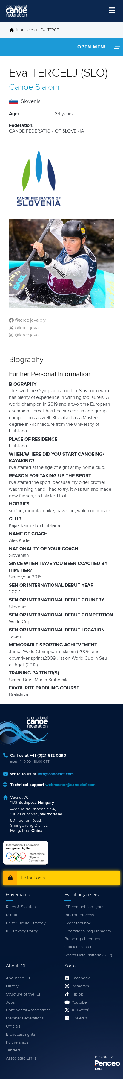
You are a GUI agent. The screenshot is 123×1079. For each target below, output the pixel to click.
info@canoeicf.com (56, 774)
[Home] (16, 11)
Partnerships (17, 1042)
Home (13, 30)
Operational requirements (87, 931)
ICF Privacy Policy (22, 931)
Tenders (13, 1050)
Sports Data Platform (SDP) (88, 955)
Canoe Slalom (34, 87)
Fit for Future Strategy (26, 923)
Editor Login (33, 878)
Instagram (80, 986)
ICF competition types (84, 907)
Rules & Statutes (21, 907)
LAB (98, 1069)
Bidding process (79, 915)
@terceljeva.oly (30, 320)
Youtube (79, 1002)
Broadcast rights (20, 1034)
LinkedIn (79, 1018)
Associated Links (21, 1058)
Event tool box (77, 923)
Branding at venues (82, 939)
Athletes (28, 30)
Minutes (13, 915)
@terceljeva (27, 327)
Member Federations (25, 1018)
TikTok (77, 994)
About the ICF (18, 978)
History (12, 986)
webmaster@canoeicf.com (70, 785)
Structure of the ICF (23, 994)
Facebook (81, 978)
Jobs (10, 1002)
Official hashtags (79, 947)
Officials (13, 1026)
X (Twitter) (80, 1010)
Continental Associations (28, 1010)
